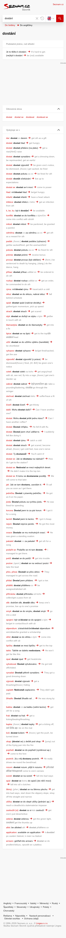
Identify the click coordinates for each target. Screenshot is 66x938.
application (11, 832)
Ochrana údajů (31, 918)
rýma (8, 289)
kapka (9, 724)
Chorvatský (8, 910)
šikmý (9, 789)
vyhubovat (11, 664)
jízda (8, 502)
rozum (9, 767)
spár (8, 780)
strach (9, 311)
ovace (9, 532)
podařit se (11, 549)
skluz (8, 294)
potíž (8, 558)
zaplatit (9, 690)
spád (8, 303)
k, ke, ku (10, 210)
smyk (8, 611)
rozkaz (9, 280)
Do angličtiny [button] (26, 25)
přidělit (9, 585)
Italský (33, 903)
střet (8, 637)
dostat (9, 117)
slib (7, 602)
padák (9, 241)
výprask (10, 681)
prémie (9, 255)
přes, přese (11, 572)
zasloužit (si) (12, 810)
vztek (8, 371)
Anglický (7, 903)
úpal (8, 659)
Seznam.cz (58, 4)
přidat (9, 580)
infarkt (9, 197)
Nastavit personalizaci (39, 916)
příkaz (9, 272)
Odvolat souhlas (12, 918)
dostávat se (42, 117)
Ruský (55, 903)
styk (8, 316)
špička (9, 645)
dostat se (19, 117)
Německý (44, 903)
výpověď (10, 359)
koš (8, 733)
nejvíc (9, 524)
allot (8, 827)
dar (7, 138)
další (8, 409)
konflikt (9, 215)
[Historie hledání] (42, 18)
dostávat (30, 117)
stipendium (11, 628)
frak (8, 715)
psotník (9, 758)
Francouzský (21, 903)
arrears (9, 841)
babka (9, 707)
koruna (9, 510)
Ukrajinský (35, 907)
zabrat (9, 384)
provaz (9, 259)
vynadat (10, 672)
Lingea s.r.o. (42, 923)
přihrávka (10, 594)
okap (8, 741)
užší (8, 342)
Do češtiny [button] (10, 25)
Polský (46, 907)
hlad (8, 192)
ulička (9, 801)
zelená (9, 819)
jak (7, 484)
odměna (10, 232)
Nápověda (20, 916)
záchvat (10, 396)
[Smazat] (37, 18)
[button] (33, 109)
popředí (10, 750)
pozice (9, 563)
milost (9, 224)
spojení (9, 620)
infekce (9, 202)
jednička (10, 493)
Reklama (7, 916)
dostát (9, 178)
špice (8, 333)
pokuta (9, 250)
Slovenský (21, 907)
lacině (9, 519)
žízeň (8, 404)
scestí (9, 776)
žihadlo (9, 698)
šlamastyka (11, 325)
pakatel (9, 541)
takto (8, 650)
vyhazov (10, 350)
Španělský (8, 907)
